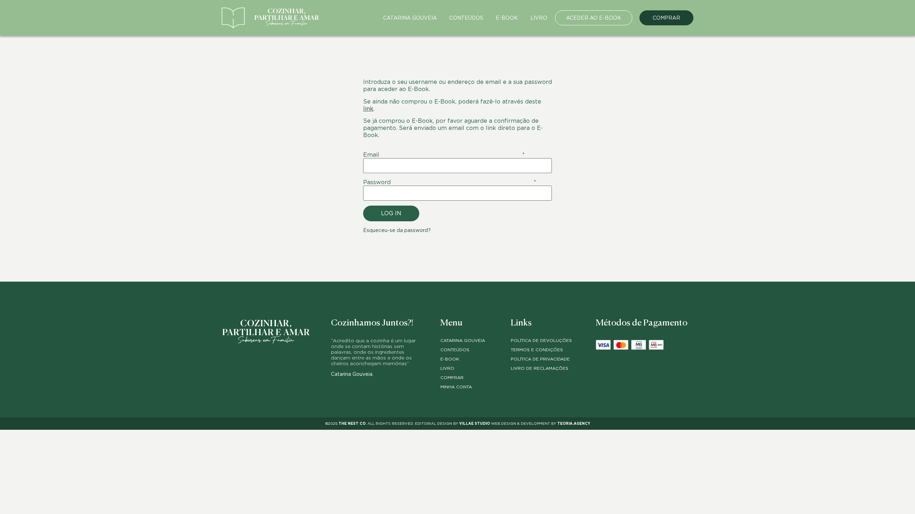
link (368, 108)
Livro (538, 18)
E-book (507, 18)
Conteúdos (466, 18)
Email (444, 155)
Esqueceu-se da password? (397, 230)
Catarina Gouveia (410, 18)
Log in (391, 213)
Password (449, 182)
